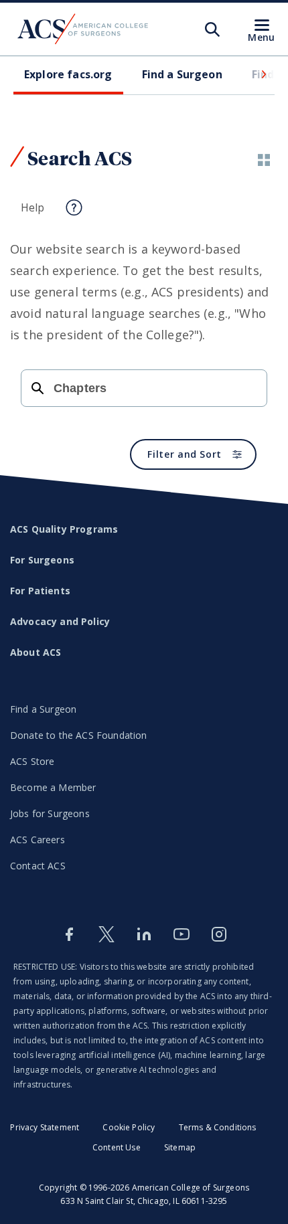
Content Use (116, 1147)
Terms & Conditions (218, 1127)
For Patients (40, 590)
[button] (262, 74)
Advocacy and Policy (60, 621)
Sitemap (180, 1147)
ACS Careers (37, 839)
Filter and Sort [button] (184, 454)
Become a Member (53, 787)
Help (33, 207)
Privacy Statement (44, 1127)
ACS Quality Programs (64, 529)
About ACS (35, 652)
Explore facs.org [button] (68, 74)
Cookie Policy (128, 1127)
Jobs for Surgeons (50, 813)
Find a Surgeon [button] (182, 74)
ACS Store (32, 761)
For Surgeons (42, 559)
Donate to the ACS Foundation (78, 735)
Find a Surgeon (43, 709)
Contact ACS (38, 865)
